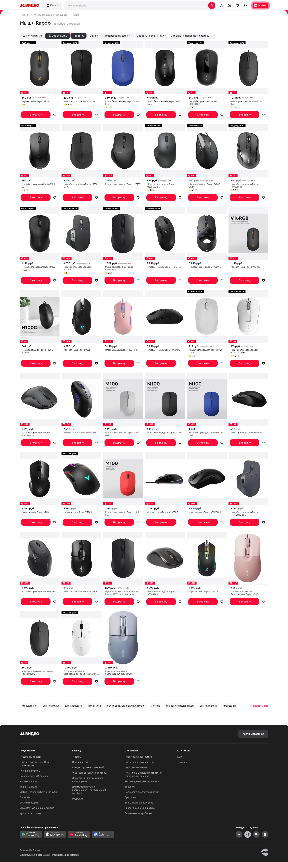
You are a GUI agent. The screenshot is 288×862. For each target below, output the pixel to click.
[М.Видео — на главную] (29, 5)
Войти (262, 5)
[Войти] (221, 5)
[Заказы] (229, 5)
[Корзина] (245, 5)
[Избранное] (237, 5)
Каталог (55, 5)
